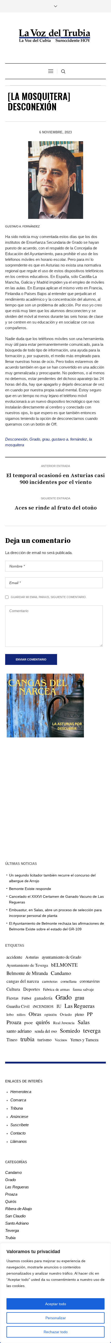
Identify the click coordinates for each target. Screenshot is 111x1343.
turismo (44, 1039)
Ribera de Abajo (18, 1208)
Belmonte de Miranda (27, 973)
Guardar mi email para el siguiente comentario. (48, 597)
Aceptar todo (55, 1304)
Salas (84, 1022)
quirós (43, 1022)
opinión (50, 1014)
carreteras (50, 981)
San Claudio (15, 1216)
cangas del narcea (22, 981)
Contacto (18, 1133)
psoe (28, 1022)
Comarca (18, 1100)
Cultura (13, 989)
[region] (55, 1293)
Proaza (13, 1022)
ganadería (43, 998)
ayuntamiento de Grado (61, 957)
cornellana (69, 981)
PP (90, 1014)
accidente (14, 957)
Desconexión (16, 439)
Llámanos (18, 1141)
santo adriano (18, 1031)
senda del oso (46, 1031)
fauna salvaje (83, 989)
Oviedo (66, 1014)
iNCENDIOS (43, 1006)
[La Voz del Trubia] (55, 36)
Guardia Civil (18, 1006)
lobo (10, 1014)
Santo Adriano (17, 1223)
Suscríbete (19, 1125)
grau (46, 439)
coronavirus (90, 981)
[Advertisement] (55, 798)
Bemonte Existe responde (30, 889)
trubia (27, 1039)
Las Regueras (79, 1005)
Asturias (32, 957)
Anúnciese (19, 1116)
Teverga (12, 1230)
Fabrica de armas (56, 989)
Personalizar (55, 1318)
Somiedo (70, 1030)
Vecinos (61, 1039)
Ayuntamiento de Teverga (27, 965)
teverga (91, 1030)
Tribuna (16, 1108)
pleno (79, 1014)
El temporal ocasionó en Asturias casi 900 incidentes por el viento (55, 479)
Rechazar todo (56, 1332)
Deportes (31, 989)
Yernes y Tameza (84, 1040)
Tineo (11, 1039)
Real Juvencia (64, 1022)
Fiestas (12, 998)
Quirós (11, 1201)
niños (21, 1014)
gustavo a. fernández (69, 439)
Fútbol (26, 998)
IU (59, 1006)
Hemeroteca (20, 1091)
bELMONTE (64, 964)
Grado (34, 439)
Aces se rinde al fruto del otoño (55, 508)
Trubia (10, 1238)
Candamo (61, 972)
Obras (35, 1013)
